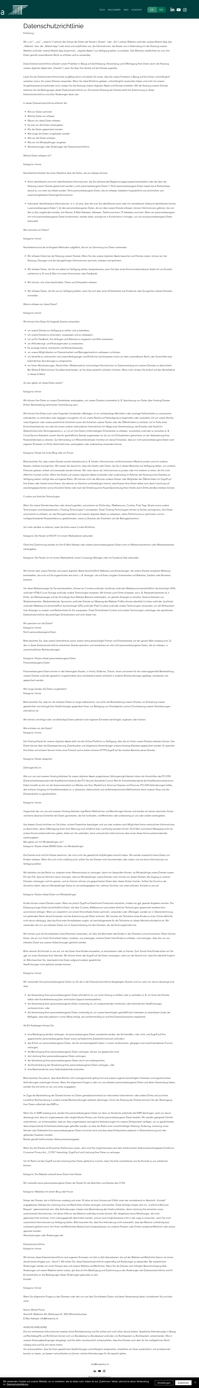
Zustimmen (183, 1382)
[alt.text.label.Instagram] (185, 9)
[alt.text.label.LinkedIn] (172, 9)
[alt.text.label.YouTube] (178, 9)
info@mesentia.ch (49, 1318)
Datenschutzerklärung (17, 1384)
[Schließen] (195, 1383)
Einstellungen (164, 1382)
